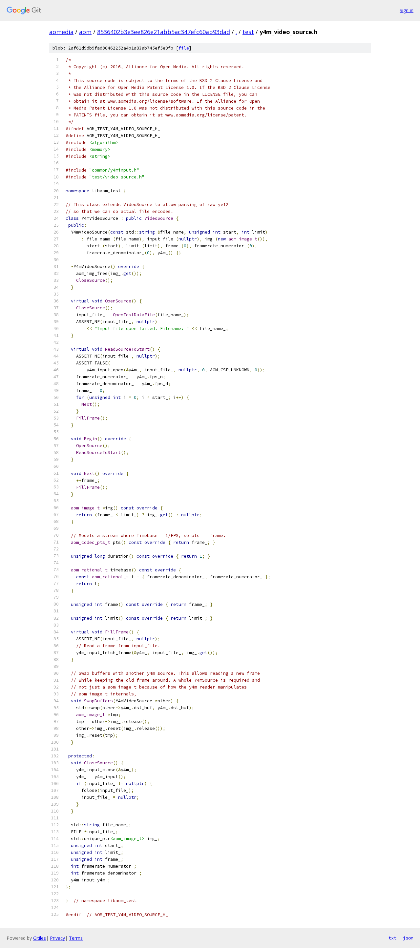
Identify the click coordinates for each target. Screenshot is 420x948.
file (183, 48)
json (408, 938)
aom (85, 32)
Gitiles (39, 938)
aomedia (61, 32)
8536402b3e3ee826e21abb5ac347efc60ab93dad (163, 32)
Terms (76, 938)
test (248, 32)
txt (392, 938)
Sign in (406, 10)
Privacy (57, 938)
